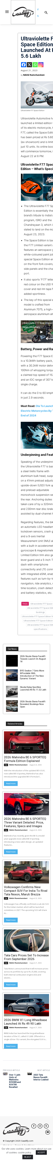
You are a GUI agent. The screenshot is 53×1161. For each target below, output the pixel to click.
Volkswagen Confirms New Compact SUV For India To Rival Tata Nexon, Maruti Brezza (25, 890)
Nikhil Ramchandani (33, 74)
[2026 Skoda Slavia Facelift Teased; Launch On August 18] (12, 661)
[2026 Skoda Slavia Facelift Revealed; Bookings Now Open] (12, 706)
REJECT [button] (27, 1157)
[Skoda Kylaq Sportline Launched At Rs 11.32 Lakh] (12, 691)
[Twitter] (37, 16)
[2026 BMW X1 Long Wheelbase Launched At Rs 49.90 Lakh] (26, 1005)
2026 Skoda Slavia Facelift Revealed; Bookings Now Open (32, 704)
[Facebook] (37, 9)
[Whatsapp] (35, 64)
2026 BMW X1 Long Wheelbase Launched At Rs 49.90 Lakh (25, 1021)
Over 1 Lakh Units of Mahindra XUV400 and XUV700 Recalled (15, 1081)
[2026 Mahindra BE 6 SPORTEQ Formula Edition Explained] (26, 742)
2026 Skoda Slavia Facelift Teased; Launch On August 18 (33, 659)
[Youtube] (47, 1132)
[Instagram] (40, 64)
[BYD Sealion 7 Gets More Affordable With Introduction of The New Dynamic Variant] (12, 675)
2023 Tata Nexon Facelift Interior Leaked (40, 1077)
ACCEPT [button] (41, 1152)
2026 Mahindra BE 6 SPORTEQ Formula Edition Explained (25, 759)
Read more (10, 783)
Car (6, 765)
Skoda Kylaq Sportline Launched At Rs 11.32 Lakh (33, 688)
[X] (29, 64)
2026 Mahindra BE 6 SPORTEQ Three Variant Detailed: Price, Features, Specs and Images (25, 822)
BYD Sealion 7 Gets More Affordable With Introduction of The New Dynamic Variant (32, 674)
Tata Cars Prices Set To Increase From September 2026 (26, 957)
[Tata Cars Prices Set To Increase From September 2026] (26, 940)
